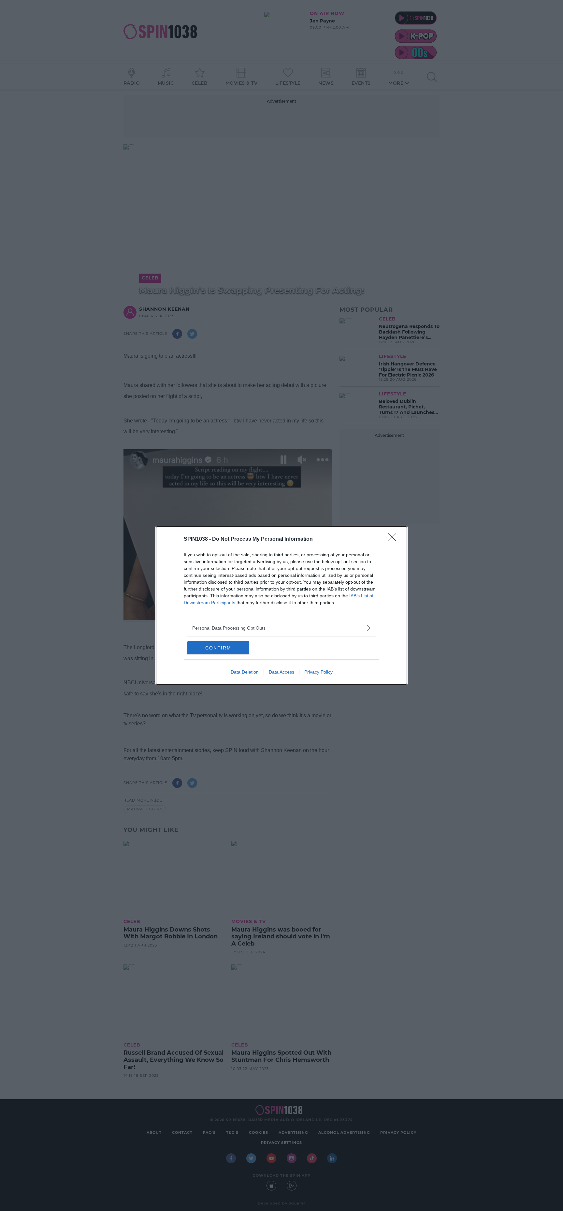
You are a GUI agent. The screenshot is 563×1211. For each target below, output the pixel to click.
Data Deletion (245, 672)
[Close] (394, 539)
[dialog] (281, 605)
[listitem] (281, 627)
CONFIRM (218, 647)
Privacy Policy (318, 672)
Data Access (281, 672)
